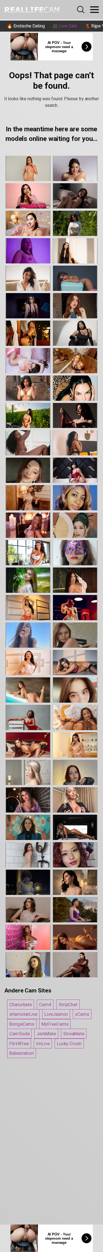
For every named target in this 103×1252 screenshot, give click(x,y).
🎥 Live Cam (64, 26)
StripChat (68, 1004)
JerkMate (46, 1033)
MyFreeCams (54, 1024)
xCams (82, 1014)
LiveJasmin (56, 1014)
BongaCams (21, 1024)
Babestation (21, 1053)
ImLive (43, 1043)
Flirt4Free (19, 1043)
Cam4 (45, 1004)
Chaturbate (20, 1004)
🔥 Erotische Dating (26, 26)
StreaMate (73, 1033)
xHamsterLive (23, 1014)
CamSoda (19, 1033)
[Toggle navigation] (94, 9)
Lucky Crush (69, 1043)
